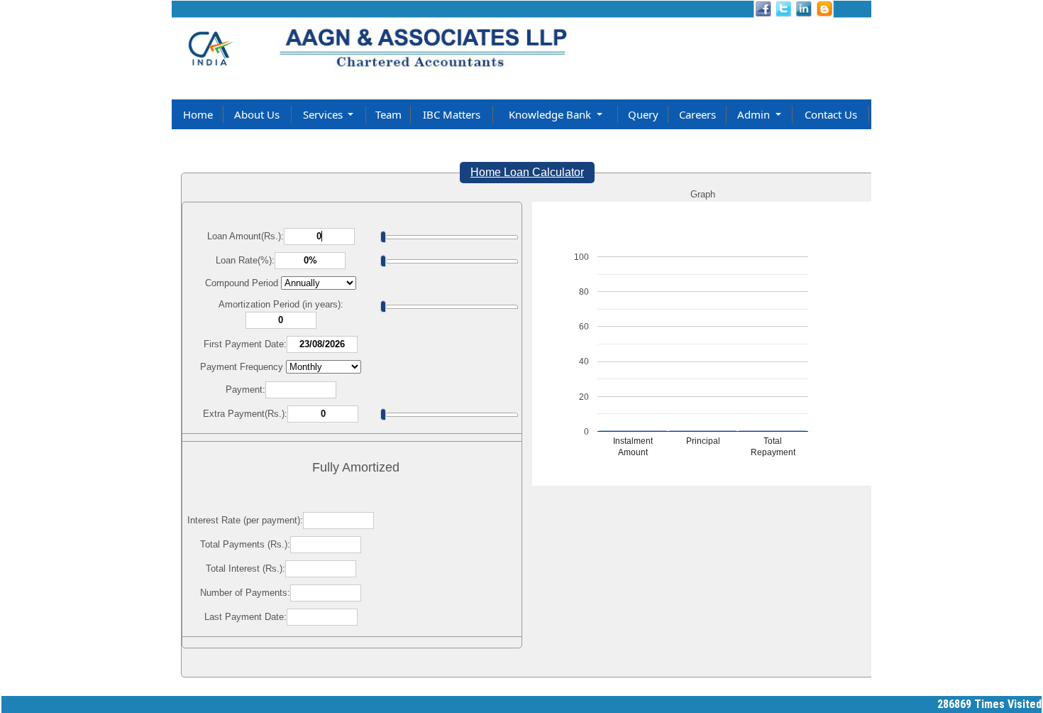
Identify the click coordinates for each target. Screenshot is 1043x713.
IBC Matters (451, 114)
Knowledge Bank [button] (551, 114)
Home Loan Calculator (527, 172)
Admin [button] (755, 114)
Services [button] (324, 114)
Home (198, 114)
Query (643, 114)
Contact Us (831, 114)
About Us (257, 114)
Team (388, 114)
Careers (697, 114)
